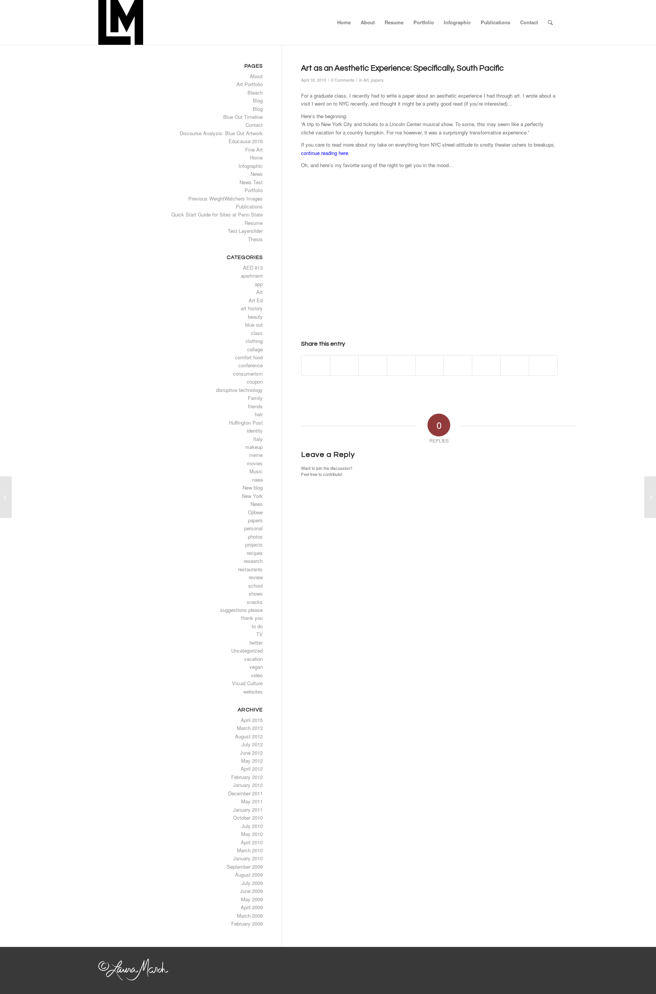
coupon (255, 381)
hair (259, 414)
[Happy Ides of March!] (6, 497)
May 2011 (252, 801)
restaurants (250, 569)
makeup (254, 446)
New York (252, 495)
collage (255, 349)
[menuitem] (344, 22)
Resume (253, 222)
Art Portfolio (250, 84)
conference (250, 365)
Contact (254, 124)
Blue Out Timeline (243, 116)
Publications (249, 206)
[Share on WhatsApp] (373, 365)
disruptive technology (239, 389)
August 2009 (249, 874)
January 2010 (248, 858)
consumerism (248, 373)
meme (256, 454)
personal (253, 528)
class (257, 333)
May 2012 (252, 760)
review (256, 577)
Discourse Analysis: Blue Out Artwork (221, 133)
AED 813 (253, 267)
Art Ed (256, 300)
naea (257, 479)
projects (254, 544)
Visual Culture (247, 683)
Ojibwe (255, 512)
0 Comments (342, 80)
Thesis (255, 239)
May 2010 (252, 834)
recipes (255, 552)
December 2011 (245, 793)
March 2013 (250, 728)
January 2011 (248, 809)
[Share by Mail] (543, 365)
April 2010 (252, 842)
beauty (255, 316)
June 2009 (251, 890)
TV (259, 634)
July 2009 (252, 883)
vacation (253, 658)
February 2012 (247, 777)
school (255, 585)
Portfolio (253, 190)
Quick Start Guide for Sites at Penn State (217, 214)
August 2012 (249, 736)
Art (366, 80)
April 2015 (252, 720)
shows (256, 593)
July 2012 (252, 744)
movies (255, 463)
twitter (256, 642)
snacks (255, 601)
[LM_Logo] (120, 22)
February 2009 (247, 923)
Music (256, 471)
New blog (253, 487)
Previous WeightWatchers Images (225, 198)
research (253, 560)
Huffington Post (246, 422)
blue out (254, 324)
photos (255, 536)
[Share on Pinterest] (401, 365)
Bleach (255, 92)
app (259, 284)
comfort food (249, 357)
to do (257, 626)
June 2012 (251, 752)
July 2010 (252, 826)
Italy (258, 438)
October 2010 (248, 817)
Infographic (250, 165)
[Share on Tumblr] (458, 365)
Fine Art (254, 149)
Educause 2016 (246, 141)
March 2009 (250, 915)
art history (252, 308)
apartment (252, 275)
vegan (256, 666)
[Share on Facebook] (315, 365)
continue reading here (324, 152)
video (257, 675)
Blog (258, 100)
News (257, 173)
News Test (251, 182)
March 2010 (250, 850)
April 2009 (252, 907)
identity (255, 430)
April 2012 (252, 768)
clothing (254, 341)
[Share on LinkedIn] (430, 365)
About (256, 76)
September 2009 (245, 866)
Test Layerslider (245, 230)
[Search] (550, 22)
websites (253, 691)
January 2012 (248, 785)
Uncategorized (247, 650)
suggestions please (241, 609)
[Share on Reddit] (515, 365)
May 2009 (252, 899)
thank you (252, 617)
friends (255, 406)
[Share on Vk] (486, 365)
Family (255, 397)
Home (256, 157)
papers (377, 80)
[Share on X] (344, 365)
